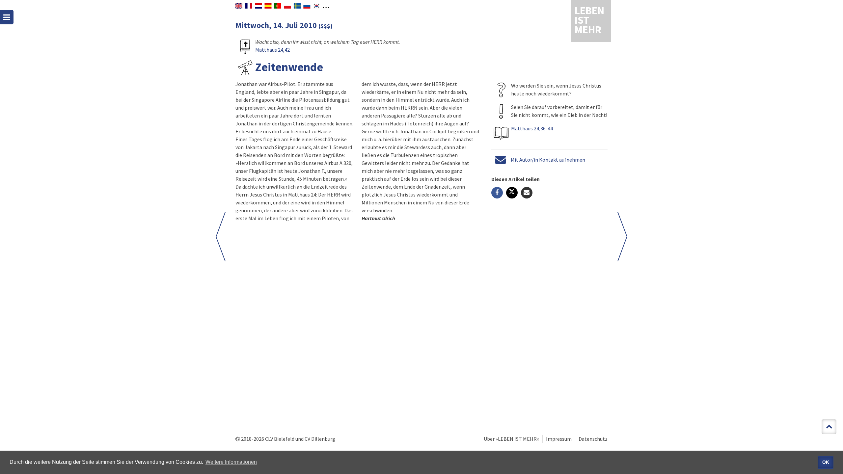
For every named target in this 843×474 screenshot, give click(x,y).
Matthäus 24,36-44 (532, 128)
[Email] (526, 192)
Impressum (559, 438)
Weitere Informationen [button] (231, 462)
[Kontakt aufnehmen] (500, 159)
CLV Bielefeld (279, 438)
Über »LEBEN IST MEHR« (511, 438)
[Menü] (7, 17)
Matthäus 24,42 (272, 49)
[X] (512, 192)
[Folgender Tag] (221, 236)
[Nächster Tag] (622, 236)
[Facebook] (497, 192)
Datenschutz (593, 438)
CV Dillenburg (320, 438)
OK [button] (825, 462)
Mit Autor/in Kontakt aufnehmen (548, 159)
